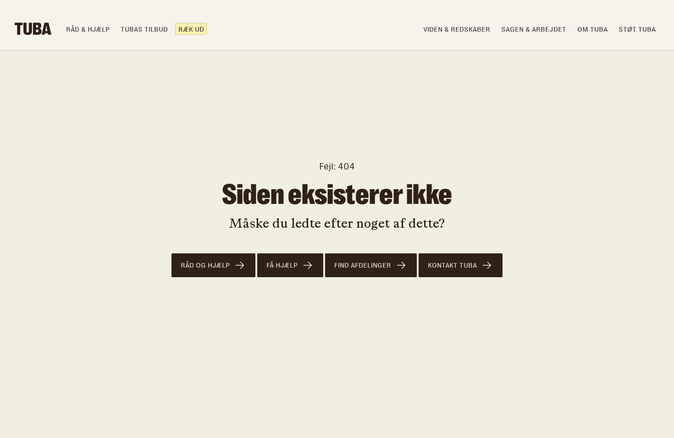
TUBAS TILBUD (144, 29)
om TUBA (592, 29)
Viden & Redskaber (456, 29)
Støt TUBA (637, 29)
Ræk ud (191, 29)
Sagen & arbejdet (533, 29)
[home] (33, 28)
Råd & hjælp (88, 29)
